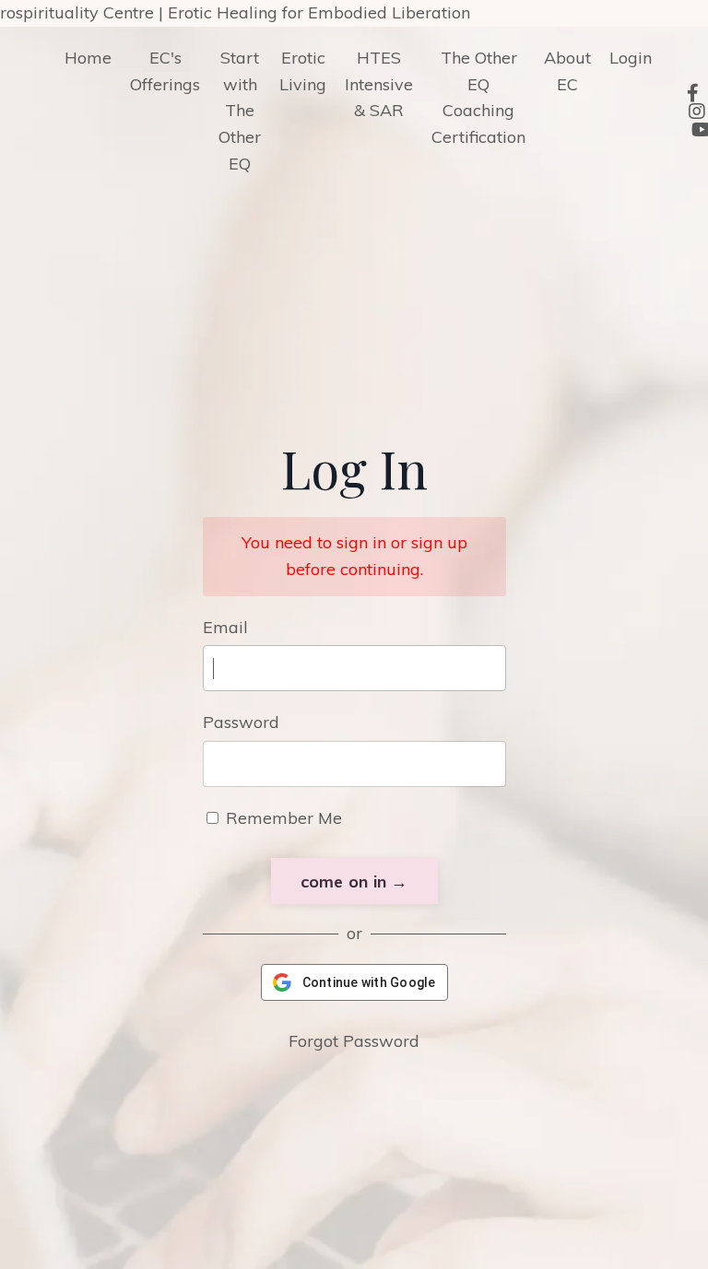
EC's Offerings (165, 71)
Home (88, 57)
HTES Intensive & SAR (379, 84)
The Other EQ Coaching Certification (478, 97)
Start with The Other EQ (239, 110)
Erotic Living (302, 71)
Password (241, 722)
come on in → (354, 881)
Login (630, 57)
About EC (567, 71)
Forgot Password (354, 1041)
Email (225, 627)
